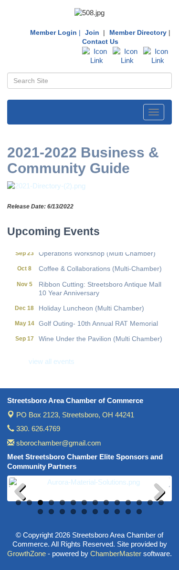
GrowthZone (26, 553)
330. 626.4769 (37, 429)
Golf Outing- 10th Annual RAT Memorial (98, 321)
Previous (23, 493)
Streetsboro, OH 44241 (75, 415)
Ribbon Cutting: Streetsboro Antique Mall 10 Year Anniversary (100, 286)
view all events (51, 361)
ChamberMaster (115, 553)
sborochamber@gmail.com (57, 443)
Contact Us (100, 41)
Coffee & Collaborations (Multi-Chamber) (100, 266)
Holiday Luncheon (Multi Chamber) (91, 306)
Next (155, 493)
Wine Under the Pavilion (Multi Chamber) (100, 336)
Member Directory (138, 32)
